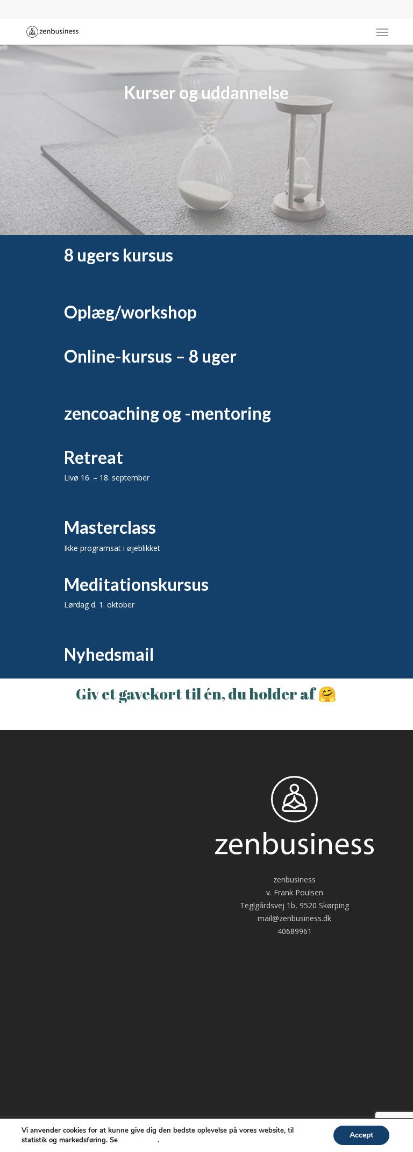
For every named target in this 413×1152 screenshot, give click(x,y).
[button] (382, 31)
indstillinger (139, 1140)
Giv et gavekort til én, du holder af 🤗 (206, 693)
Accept (361, 1135)
